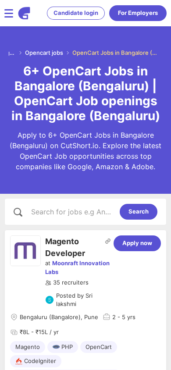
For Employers (138, 12)
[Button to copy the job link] (107, 241)
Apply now (137, 242)
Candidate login (75, 12)
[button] (67, 282)
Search (138, 211)
